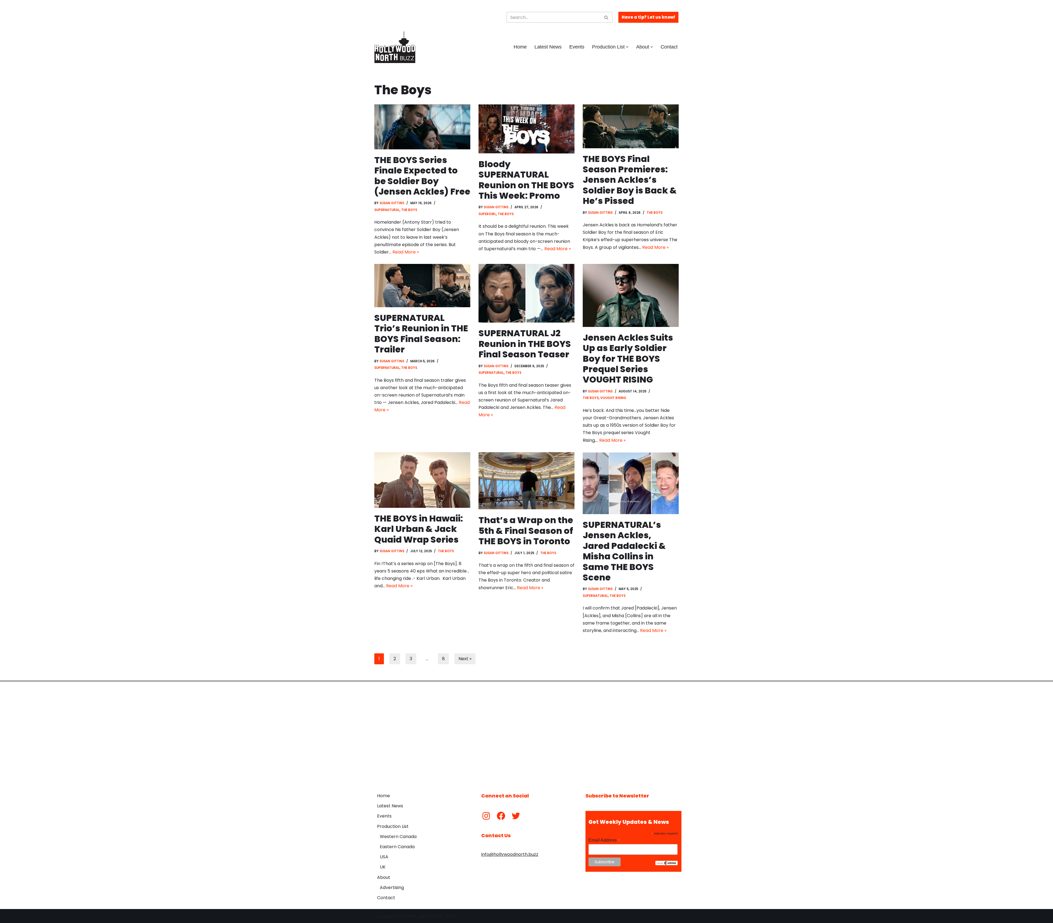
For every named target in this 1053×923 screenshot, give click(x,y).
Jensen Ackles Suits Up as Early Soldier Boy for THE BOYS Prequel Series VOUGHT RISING (628, 358)
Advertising (392, 887)
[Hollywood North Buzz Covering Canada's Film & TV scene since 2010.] (394, 47)
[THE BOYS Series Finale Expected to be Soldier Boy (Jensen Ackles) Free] (422, 126)
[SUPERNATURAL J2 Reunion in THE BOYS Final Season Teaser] (526, 293)
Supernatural (387, 210)
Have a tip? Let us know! (648, 17)
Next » (464, 659)
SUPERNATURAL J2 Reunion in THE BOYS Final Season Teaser (525, 343)
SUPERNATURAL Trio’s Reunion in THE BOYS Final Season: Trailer (421, 333)
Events (576, 47)
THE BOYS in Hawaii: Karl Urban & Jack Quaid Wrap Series (418, 529)
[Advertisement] (526, 732)
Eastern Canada (397, 847)
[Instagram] (486, 816)
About (383, 877)
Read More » (405, 252)
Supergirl (487, 214)
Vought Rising (613, 398)
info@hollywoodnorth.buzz (509, 854)
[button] (627, 47)
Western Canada (398, 836)
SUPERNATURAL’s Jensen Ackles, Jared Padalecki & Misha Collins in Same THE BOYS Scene (624, 551)
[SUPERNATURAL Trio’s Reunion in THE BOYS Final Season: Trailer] (422, 285)
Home (520, 47)
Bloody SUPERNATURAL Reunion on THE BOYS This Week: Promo (526, 180)
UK (383, 867)
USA (384, 857)
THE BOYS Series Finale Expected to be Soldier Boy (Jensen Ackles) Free (422, 176)
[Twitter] (516, 816)
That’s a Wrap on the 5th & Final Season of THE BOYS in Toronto (526, 530)
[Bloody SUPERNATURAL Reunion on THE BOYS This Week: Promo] (526, 128)
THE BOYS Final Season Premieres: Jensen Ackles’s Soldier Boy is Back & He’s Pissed (630, 180)
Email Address (604, 840)
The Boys (409, 210)
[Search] (606, 17)
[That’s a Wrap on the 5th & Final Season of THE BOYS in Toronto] (526, 481)
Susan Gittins (392, 203)
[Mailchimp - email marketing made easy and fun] (666, 864)
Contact (669, 47)
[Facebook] (501, 816)
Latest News (548, 47)
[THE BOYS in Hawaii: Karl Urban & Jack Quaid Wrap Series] (422, 480)
